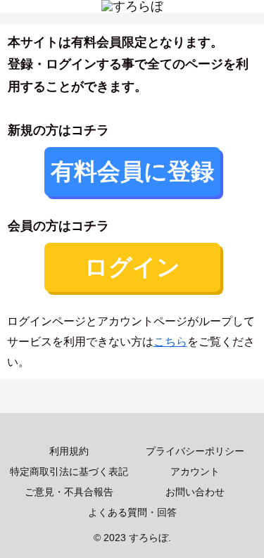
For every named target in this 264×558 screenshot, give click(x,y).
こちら (170, 342)
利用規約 (69, 451)
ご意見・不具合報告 (69, 491)
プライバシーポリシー (195, 451)
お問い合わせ (195, 491)
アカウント (195, 471)
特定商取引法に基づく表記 (69, 471)
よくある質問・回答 (132, 512)
